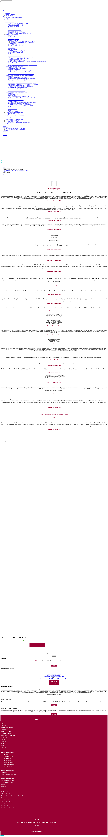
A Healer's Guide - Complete (7, 793)
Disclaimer (3, 729)
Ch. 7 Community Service (6, 766)
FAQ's (2, 745)
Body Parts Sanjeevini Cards (7, 780)
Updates (3, 739)
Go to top (2, 835)
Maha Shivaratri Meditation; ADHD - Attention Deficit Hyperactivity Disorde (54, 678)
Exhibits (3, 784)
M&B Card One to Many (6, 801)
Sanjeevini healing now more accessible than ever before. (54, 676)
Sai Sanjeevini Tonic (5, 805)
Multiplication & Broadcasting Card (9, 799)
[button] (54, 160)
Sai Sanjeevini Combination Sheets (8, 807)
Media (2, 743)
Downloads (3, 741)
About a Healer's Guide (6, 731)
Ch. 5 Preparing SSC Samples (7, 762)
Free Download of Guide (6, 733)
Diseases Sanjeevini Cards (7, 782)
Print (4, 174)
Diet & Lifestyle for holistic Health (8, 774)
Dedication (3, 725)
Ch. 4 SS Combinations (6, 760)
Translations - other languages (8, 735)
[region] (54, 150)
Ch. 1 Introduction (5, 754)
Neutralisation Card (5, 803)
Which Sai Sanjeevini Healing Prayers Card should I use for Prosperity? (54, 671)
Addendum (3, 786)
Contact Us (3, 747)
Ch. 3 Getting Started (6, 758)
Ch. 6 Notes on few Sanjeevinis (8, 764)
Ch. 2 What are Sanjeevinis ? (7, 756)
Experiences (4, 737)
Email (4, 175)
